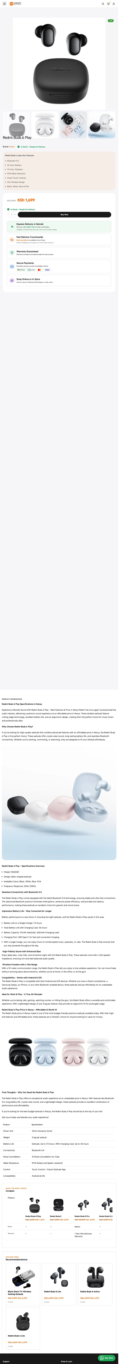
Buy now (64, 214)
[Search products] (102, 3)
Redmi (12, 146)
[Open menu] (4, 3)
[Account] (113, 3)
